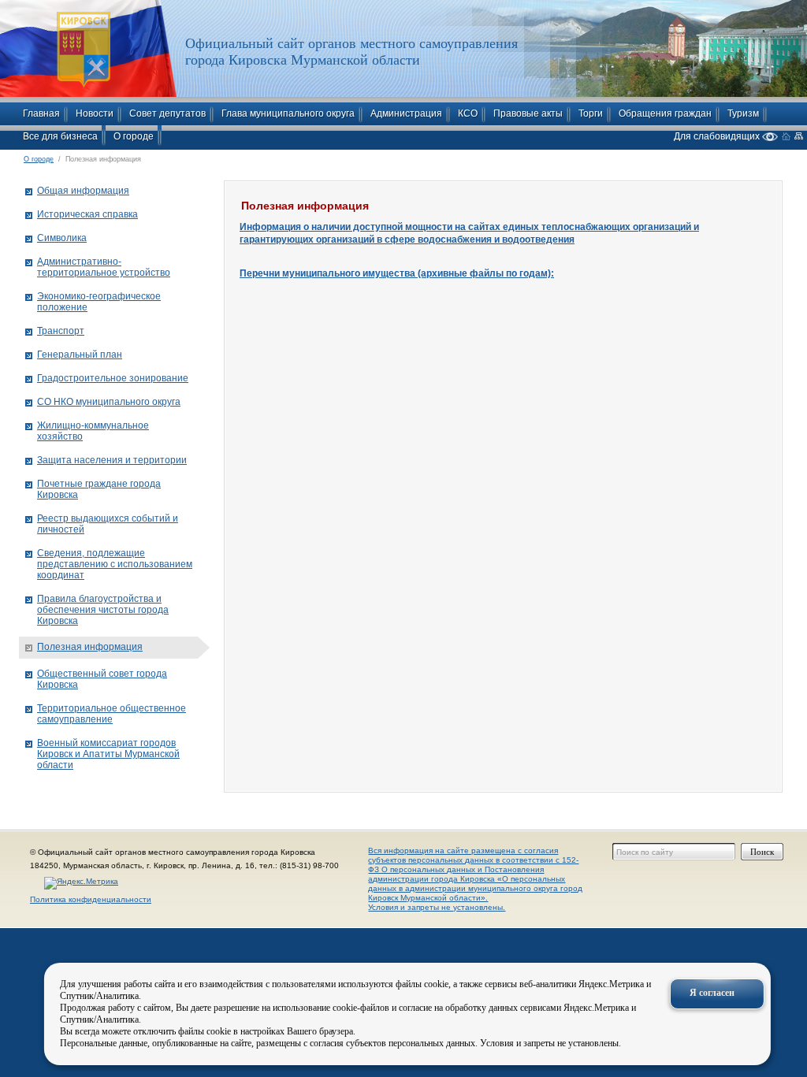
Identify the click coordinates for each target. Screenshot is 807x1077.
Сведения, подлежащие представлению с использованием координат (114, 564)
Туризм (743, 113)
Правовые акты (528, 113)
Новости (94, 113)
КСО (468, 113)
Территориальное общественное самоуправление (111, 714)
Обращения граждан (665, 113)
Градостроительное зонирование (112, 378)
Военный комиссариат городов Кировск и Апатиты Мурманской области (108, 754)
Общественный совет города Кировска (102, 679)
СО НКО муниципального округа (108, 401)
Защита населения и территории (112, 460)
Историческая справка (87, 214)
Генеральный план (79, 354)
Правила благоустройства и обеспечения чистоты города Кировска (103, 609)
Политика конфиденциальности (90, 899)
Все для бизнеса (60, 136)
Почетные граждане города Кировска (99, 489)
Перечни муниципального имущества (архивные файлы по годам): (397, 273)
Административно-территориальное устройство (103, 267)
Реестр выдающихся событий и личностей (107, 524)
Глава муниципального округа (288, 113)
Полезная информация (90, 646)
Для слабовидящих (718, 136)
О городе (133, 136)
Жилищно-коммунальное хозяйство (93, 431)
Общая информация (83, 190)
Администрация (406, 113)
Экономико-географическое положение (99, 302)
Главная (41, 113)
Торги (590, 113)
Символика (62, 237)
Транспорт (60, 330)
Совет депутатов (167, 113)
